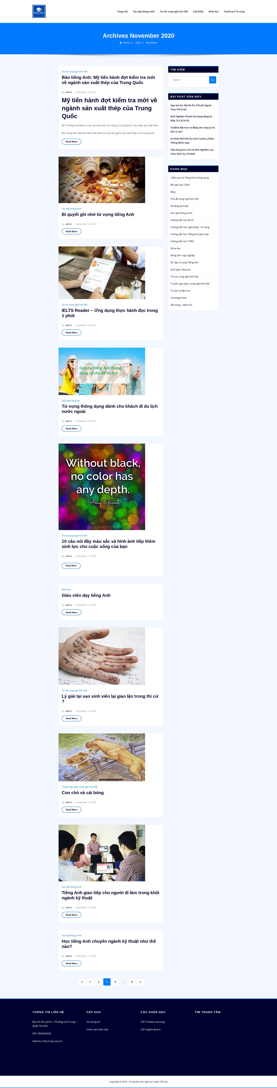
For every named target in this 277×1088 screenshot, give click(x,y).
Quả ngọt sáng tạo (71, 400)
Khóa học (214, 11)
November (151, 42)
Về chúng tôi (93, 1021)
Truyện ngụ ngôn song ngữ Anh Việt (79, 786)
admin (67, 92)
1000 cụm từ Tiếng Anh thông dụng (190, 177)
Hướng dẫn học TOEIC (182, 241)
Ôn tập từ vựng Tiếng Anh (184, 262)
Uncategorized (178, 297)
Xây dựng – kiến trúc (181, 304)
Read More (71, 141)
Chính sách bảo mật (97, 1029)
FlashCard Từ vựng (234, 11)
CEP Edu (164, 1081)
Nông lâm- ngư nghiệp (183, 255)
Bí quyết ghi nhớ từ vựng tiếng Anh (98, 214)
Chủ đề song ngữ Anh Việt (185, 198)
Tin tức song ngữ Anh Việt (174, 11)
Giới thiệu (198, 11)
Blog (173, 191)
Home (126, 42)
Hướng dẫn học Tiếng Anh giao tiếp (190, 234)
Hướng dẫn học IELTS (182, 220)
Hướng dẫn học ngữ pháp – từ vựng (190, 227)
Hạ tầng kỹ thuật (179, 206)
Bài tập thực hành (180, 184)
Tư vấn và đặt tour (180, 290)
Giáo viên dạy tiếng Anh (86, 595)
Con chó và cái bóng (83, 792)
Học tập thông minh (144, 11)
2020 (138, 42)
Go (212, 79)
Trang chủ (122, 11)
